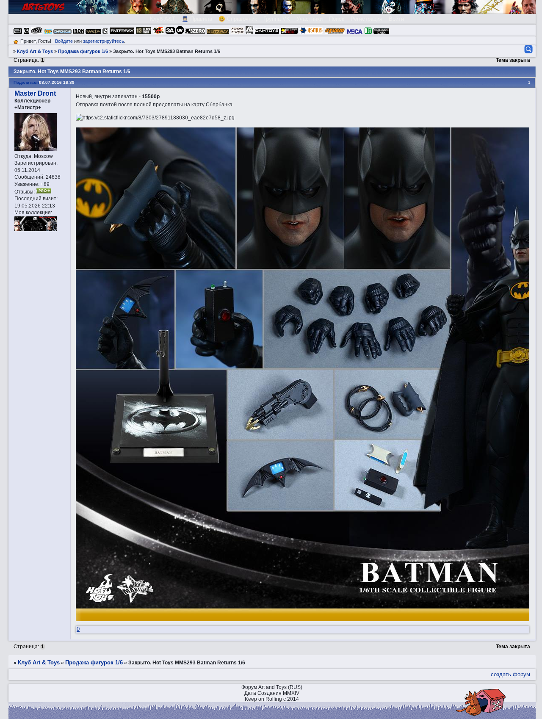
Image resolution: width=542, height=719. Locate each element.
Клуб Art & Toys (35, 51)
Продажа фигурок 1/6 (83, 51)
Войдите (64, 41)
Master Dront (35, 93)
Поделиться (26, 82)
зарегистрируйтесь (103, 41)
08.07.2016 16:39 (57, 82)
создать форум (510, 674)
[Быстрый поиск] (528, 49)
